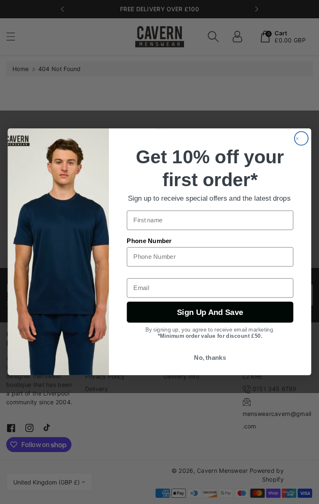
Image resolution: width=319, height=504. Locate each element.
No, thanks (210, 358)
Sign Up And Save (210, 312)
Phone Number (149, 241)
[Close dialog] (301, 138)
